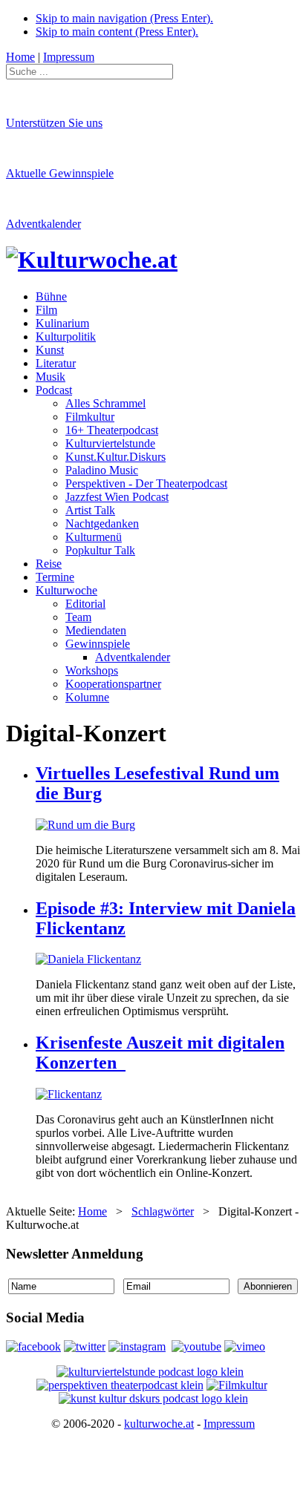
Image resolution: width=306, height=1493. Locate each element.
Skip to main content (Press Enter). (117, 31)
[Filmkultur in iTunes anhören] (236, 1385)
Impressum (229, 1423)
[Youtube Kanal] (244, 1346)
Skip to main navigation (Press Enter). (124, 18)
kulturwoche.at (159, 1423)
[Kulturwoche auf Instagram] (137, 1346)
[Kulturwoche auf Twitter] (84, 1346)
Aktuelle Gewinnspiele (60, 173)
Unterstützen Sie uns (54, 123)
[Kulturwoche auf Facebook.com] (33, 1346)
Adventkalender (43, 223)
